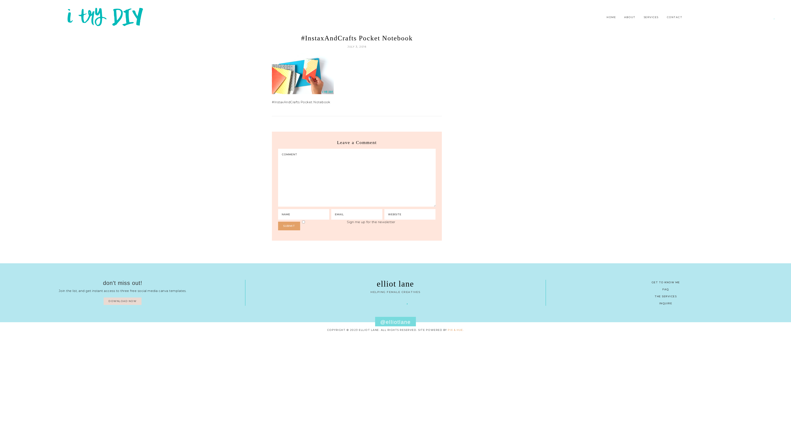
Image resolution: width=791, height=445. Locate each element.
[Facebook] (383, 302)
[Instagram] (768, 17)
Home (611, 17)
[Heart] (774, 17)
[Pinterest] (762, 17)
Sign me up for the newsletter (371, 222)
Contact (674, 17)
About (629, 17)
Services (651, 17)
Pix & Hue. (456, 329)
